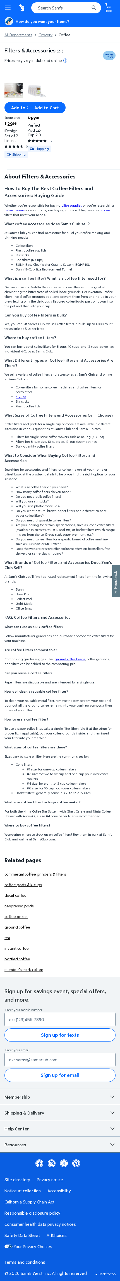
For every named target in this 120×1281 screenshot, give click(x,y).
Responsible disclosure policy (32, 1213)
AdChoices (57, 1235)
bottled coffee (17, 958)
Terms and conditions (24, 1262)
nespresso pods (19, 905)
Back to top (107, 1274)
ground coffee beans (70, 659)
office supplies (71, 205)
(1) (111, 55)
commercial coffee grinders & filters (35, 874)
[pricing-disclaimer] (65, 60)
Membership (17, 1097)
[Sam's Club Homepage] (22, 8)
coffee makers (14, 210)
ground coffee (17, 927)
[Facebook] (39, 1163)
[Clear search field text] (86, 7)
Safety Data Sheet (22, 1235)
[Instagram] (51, 1163)
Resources (15, 1145)
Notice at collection (22, 1191)
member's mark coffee (23, 969)
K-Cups (21, 396)
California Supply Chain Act (29, 1202)
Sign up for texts (60, 1034)
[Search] (93, 7)
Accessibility (59, 1191)
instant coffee (16, 948)
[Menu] (8, 7)
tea (7, 937)
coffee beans (16, 916)
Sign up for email (60, 1075)
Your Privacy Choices (33, 1246)
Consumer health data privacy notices (40, 1224)
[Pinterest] (76, 1163)
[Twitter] (64, 1163)
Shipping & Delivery (24, 1113)
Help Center (16, 1129)
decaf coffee (15, 895)
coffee (105, 210)
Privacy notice (50, 1179)
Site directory (17, 1179)
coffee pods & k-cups (23, 884)
